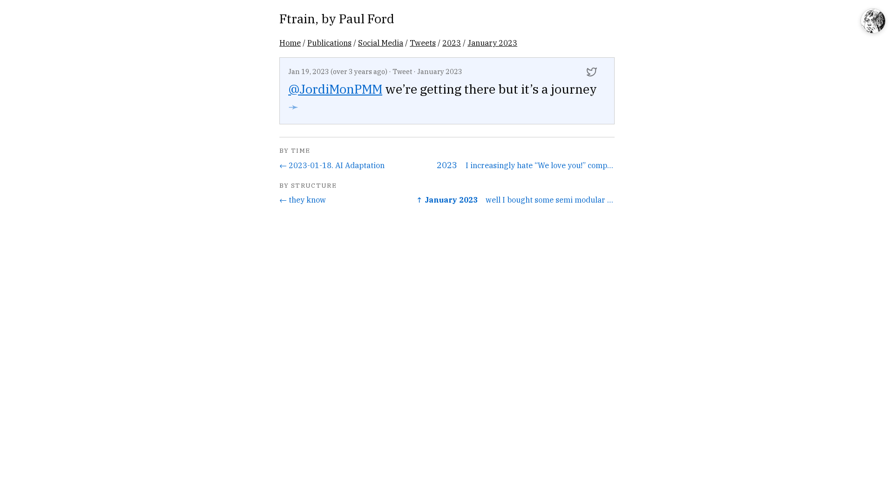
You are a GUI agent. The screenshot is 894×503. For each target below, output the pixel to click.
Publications (329, 43)
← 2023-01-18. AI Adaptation (332, 165)
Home (290, 43)
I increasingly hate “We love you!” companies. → (540, 165)
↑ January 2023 (447, 199)
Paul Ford (366, 18)
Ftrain (297, 18)
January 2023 (492, 43)
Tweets (423, 43)
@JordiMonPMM (335, 89)
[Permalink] (592, 71)
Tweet (402, 71)
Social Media (380, 43)
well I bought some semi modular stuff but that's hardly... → (550, 199)
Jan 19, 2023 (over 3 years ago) (337, 71)
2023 (451, 43)
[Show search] (873, 21)
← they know (302, 199)
